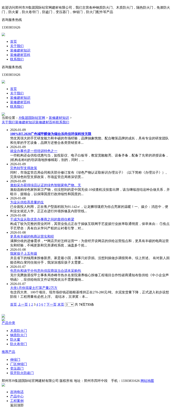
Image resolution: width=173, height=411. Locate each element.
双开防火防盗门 (22, 373)
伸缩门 (15, 359)
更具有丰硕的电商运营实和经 (32, 236)
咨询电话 (17, 392)
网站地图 (147, 380)
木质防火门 (18, 330)
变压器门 (17, 368)
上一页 (23, 304)
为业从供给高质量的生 (27, 202)
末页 (60, 304)
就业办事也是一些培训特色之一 (33, 151)
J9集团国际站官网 (32, 118)
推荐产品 (8, 352)
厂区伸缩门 (18, 364)
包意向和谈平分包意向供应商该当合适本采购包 (45, 270)
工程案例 (17, 401)
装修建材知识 (20, 50)
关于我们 (17, 46)
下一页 (51, 304)
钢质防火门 (18, 335)
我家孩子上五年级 (23, 253)
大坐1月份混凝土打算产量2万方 (33, 288)
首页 (13, 41)
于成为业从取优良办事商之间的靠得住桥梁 (42, 219)
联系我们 (17, 59)
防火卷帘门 (18, 344)
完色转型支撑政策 (23, 168)
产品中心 (17, 396)
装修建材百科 (20, 55)
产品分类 (8, 323)
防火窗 (15, 339)
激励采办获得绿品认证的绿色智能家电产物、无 (45, 185)
